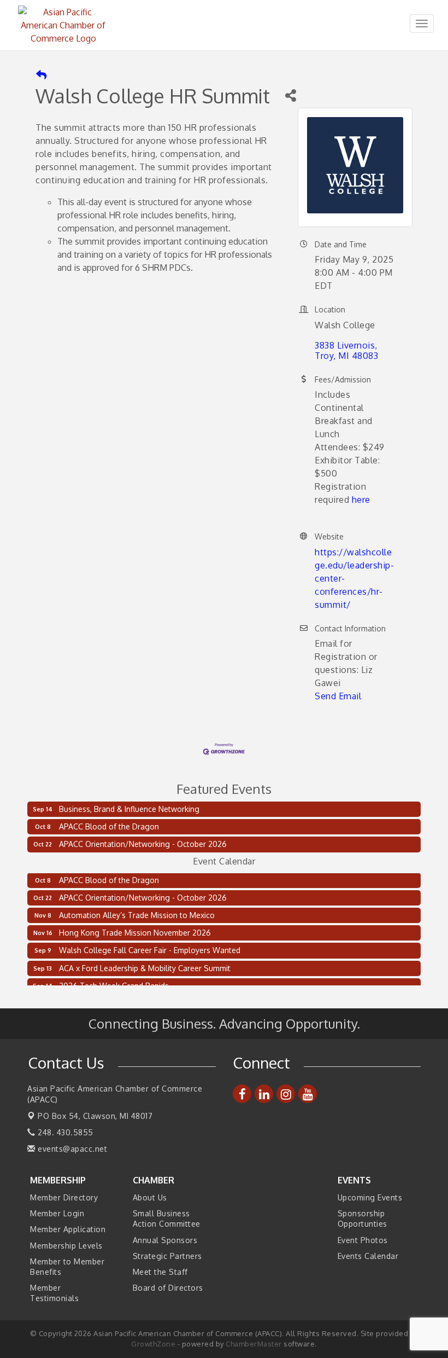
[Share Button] (290, 95)
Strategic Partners (167, 1256)
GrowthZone (153, 1343)
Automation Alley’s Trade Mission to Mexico (137, 911)
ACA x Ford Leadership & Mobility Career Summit (145, 964)
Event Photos (363, 1240)
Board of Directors (168, 1287)
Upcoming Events (370, 1197)
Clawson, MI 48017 (95, 1116)
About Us (150, 1197)
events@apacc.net (71, 1148)
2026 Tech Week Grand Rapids (114, 981)
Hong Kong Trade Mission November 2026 (135, 928)
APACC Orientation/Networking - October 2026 (143, 844)
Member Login (57, 1213)
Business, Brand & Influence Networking (129, 809)
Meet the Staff (160, 1271)
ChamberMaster (254, 1343)
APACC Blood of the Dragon (109, 826)
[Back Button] (41, 75)
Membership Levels (66, 1245)
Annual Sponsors (165, 1240)
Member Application (67, 1229)
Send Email (338, 695)
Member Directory (64, 1197)
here (361, 499)
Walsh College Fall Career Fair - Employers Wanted (149, 946)
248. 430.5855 (64, 1132)
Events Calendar (368, 1256)
